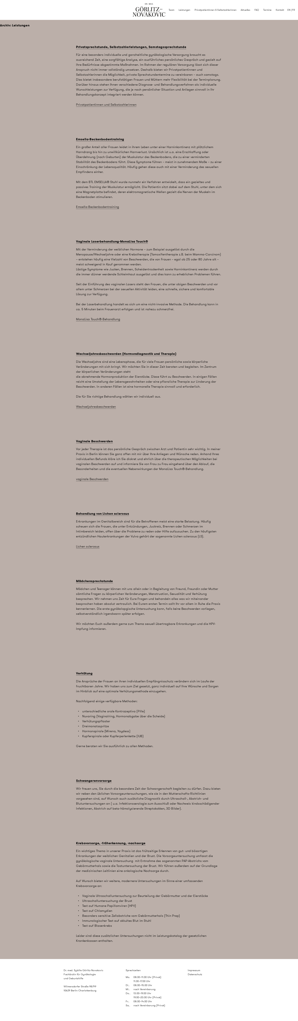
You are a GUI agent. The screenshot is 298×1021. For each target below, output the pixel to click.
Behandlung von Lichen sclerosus (102, 513)
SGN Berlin (139, 16)
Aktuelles (245, 10)
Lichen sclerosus (87, 546)
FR (293, 10)
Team (171, 10)
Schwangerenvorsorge (94, 780)
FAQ (257, 10)
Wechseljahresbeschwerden (96, 406)
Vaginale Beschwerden (94, 441)
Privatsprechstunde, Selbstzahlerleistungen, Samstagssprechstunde (131, 47)
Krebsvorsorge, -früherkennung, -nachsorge (111, 843)
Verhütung (84, 673)
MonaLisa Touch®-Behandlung (98, 319)
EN (288, 10)
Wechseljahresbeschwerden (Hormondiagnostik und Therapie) (126, 354)
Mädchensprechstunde (94, 581)
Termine (267, 10)
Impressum (194, 970)
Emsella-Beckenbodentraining (100, 139)
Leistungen (184, 10)
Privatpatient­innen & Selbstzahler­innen (216, 10)
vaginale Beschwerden (92, 479)
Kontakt (280, 10)
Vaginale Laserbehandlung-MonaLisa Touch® (112, 241)
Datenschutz (195, 974)
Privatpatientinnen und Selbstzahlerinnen (106, 104)
